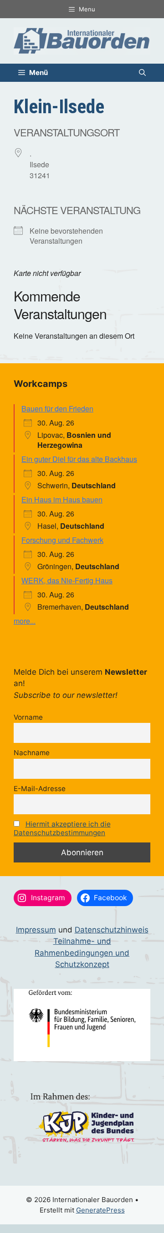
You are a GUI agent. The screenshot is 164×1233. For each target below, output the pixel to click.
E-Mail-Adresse (40, 788)
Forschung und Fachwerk (62, 540)
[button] (142, 73)
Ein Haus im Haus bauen (61, 499)
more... (25, 621)
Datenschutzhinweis (112, 929)
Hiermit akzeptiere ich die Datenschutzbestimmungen (62, 828)
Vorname (28, 717)
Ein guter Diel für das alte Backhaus (79, 459)
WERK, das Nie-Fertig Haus (67, 580)
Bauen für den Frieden (57, 408)
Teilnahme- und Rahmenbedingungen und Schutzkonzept (82, 953)
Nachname (32, 752)
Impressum (36, 929)
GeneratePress (100, 1210)
